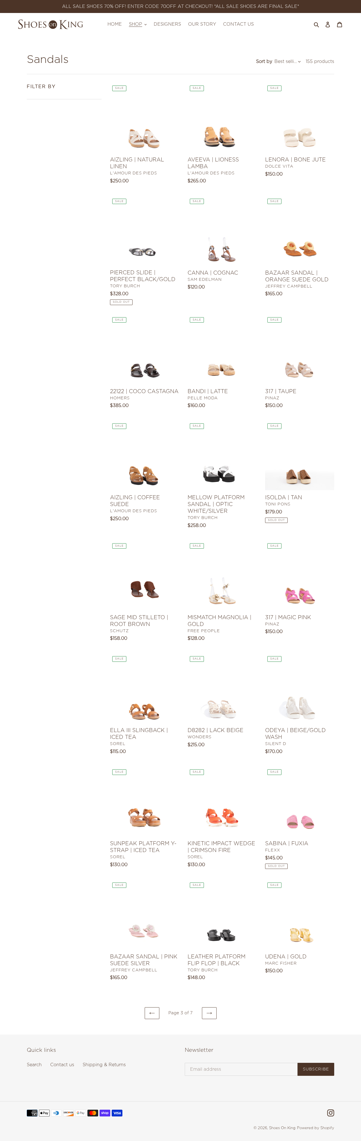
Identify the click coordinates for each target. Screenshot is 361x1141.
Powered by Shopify (315, 1128)
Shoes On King (282, 1128)
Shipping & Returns (104, 1065)
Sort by (264, 61)
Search (34, 1065)
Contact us (62, 1065)
